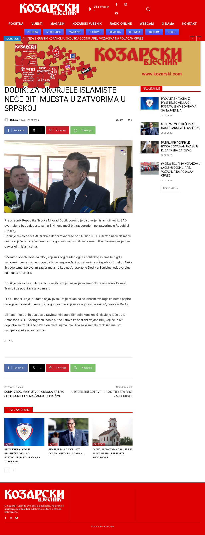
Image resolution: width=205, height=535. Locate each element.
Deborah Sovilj (18, 119)
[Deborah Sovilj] (7, 120)
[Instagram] (125, 4)
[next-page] (13, 470)
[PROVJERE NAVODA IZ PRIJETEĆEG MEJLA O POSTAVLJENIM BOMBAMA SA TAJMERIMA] (24, 432)
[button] (148, 9)
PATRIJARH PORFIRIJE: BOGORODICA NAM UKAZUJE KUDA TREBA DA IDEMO (179, 146)
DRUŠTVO (99, 444)
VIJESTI (9, 444)
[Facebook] (116, 4)
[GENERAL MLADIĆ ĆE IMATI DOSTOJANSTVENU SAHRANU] (68, 432)
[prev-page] (6, 470)
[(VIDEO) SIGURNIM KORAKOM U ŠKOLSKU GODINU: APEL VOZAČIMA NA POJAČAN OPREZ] (150, 168)
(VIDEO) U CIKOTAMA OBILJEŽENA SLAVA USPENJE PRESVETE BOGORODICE (112, 453)
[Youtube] (116, 13)
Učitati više (169, 188)
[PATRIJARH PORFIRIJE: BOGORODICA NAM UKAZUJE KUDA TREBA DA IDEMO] (150, 147)
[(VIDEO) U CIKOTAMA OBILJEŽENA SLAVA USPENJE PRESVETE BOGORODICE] (112, 432)
